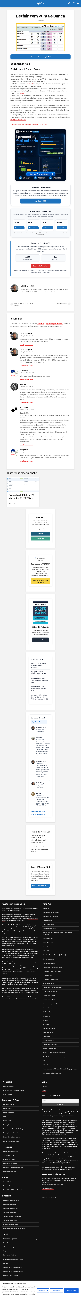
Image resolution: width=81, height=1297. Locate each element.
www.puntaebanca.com (18, 119)
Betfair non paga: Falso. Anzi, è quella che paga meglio (60, 1069)
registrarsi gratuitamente (54, 324)
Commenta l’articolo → (41, 266)
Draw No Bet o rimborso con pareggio (55, 1057)
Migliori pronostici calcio (51, 912)
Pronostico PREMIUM (10, 1255)
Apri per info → (19, 227)
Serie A (5, 1243)
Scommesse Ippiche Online (51, 1004)
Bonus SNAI (7, 1121)
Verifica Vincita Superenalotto (13, 1216)
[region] (40, 1289)
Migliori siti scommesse (50, 916)
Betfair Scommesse (49, 1065)
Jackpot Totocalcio (9, 1159)
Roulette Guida (8, 1186)
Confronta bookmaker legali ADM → (40, 57)
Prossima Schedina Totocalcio (13, 1167)
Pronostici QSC (22, 984)
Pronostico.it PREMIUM (59, 1134)
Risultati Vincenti (48, 939)
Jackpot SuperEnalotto (10, 1224)
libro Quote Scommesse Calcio (19, 970)
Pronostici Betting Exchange (52, 971)
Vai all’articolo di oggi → (38, 812)
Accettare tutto (71, 1290)
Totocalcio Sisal (8, 1155)
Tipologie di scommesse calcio (53, 967)
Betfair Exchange (48, 1032)
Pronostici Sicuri (48, 943)
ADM (12, 945)
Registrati (40, 538)
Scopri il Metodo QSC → (40, 886)
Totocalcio (46, 951)
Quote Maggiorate (48, 959)
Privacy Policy (47, 1008)
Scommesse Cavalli (49, 996)
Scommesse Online (49, 1028)
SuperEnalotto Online (10, 1220)
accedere (40, 324)
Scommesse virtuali (49, 1000)
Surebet (45, 947)
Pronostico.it (30, 955)
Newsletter (46, 1024)
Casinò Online (7, 1182)
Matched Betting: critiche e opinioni (54, 1053)
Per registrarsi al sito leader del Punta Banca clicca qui (28, 124)
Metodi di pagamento (50, 1048)
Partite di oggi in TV (49, 920)
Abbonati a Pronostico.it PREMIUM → (40, 581)
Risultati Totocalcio (9, 1172)
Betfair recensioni (48, 1061)
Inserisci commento (15, 504)
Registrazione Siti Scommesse (52, 1073)
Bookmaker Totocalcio (10, 1151)
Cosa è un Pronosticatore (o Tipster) (54, 955)
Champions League (9, 1247)
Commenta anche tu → (38, 814)
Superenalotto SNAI (9, 1212)
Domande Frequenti (49, 983)
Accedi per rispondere (26, 345)
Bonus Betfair (7, 1108)
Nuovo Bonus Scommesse (11, 1137)
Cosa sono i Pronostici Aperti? (13, 1267)
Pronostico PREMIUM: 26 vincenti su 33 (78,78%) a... (21, 496)
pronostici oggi (62, 1112)
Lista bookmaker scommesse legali (52, 1184)
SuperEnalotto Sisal (9, 1204)
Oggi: (39, 722)
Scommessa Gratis (49, 963)
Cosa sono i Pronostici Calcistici (13, 1271)
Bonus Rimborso (8, 1112)
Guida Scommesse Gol (50, 991)
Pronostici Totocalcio (10, 1163)
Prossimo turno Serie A (50, 928)
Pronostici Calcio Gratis (50, 979)
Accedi (40, 533)
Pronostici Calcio (8, 1086)
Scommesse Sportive (10, 1239)
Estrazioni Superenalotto (11, 1200)
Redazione (46, 1016)
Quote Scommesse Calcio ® (40, 4)
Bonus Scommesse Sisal (11, 1141)
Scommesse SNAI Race (50, 1044)
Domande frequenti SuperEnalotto (14, 1228)
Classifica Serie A (48, 924)
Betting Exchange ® (48, 1188)
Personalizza (42, 1290)
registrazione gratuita (25, 990)
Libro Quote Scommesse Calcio (13, 1259)
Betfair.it (23, 93)
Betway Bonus (7, 1125)
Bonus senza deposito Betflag (13, 1129)
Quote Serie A (7, 1094)
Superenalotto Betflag (10, 1208)
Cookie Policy (47, 1012)
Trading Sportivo (48, 1036)
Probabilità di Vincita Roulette (13, 1190)
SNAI (4, 1117)
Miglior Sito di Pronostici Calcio (13, 1090)
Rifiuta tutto (56, 1290)
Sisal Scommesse (48, 1040)
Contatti (45, 1020)
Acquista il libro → (40, 640)
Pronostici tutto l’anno (10, 1275)
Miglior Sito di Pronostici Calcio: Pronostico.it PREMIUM (57, 933)
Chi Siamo (46, 908)
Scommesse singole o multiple (52, 987)
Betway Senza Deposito (11, 1133)
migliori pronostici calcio (9, 933)
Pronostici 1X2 (47, 975)
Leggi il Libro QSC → (40, 201)
